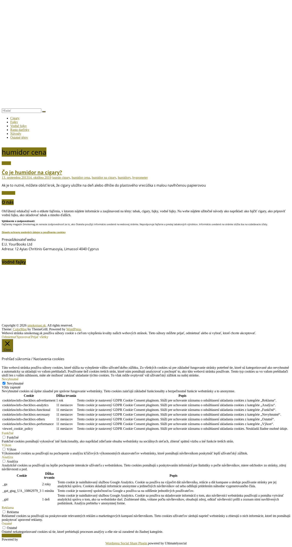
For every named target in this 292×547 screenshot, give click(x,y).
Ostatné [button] (7, 523)
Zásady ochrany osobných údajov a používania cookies (33, 232)
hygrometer (140, 177)
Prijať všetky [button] (39, 337)
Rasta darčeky (19, 130)
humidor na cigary (104, 177)
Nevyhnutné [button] (10, 379)
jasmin (57, 177)
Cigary (14, 118)
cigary (66, 177)
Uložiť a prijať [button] (11, 535)
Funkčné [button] (7, 433)
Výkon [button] (6, 445)
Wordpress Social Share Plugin (126, 543)
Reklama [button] (8, 508)
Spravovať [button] (24, 337)
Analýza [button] (7, 457)
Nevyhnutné (15, 383)
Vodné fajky (18, 126)
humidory (124, 177)
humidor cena (81, 177)
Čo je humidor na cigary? (32, 172)
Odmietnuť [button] (9, 337)
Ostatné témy (19, 137)
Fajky (14, 122)
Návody (15, 133)
